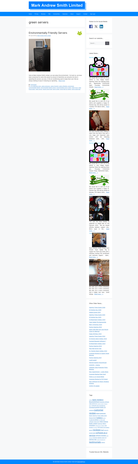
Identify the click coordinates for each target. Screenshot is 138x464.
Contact (85, 14)
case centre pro (93, 403)
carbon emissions (45, 86)
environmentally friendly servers (48, 87)
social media (92, 433)
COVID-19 (103, 407)
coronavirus (102, 405)
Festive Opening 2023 (95, 346)
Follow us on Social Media (96, 376)
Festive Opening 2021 (95, 357)
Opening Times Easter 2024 (97, 336)
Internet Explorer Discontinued (98, 362)
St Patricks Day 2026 (95, 310)
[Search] (107, 43)
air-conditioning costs (35, 86)
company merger (100, 403)
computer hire (95, 405)
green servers (39, 89)
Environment (33, 84)
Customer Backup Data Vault (97, 374)
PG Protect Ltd (101, 427)
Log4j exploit (93, 360)
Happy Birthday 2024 (95, 334)
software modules (101, 435)
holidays (99, 418)
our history (95, 427)
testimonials (95, 442)
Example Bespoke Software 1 (97, 341)
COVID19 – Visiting (94, 365)
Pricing (36, 14)
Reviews (43, 14)
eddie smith (104, 415)
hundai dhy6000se (94, 420)
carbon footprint (54, 86)
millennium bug (98, 425)
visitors (103, 442)
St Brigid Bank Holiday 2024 (97, 343)
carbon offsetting (63, 86)
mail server (97, 421)
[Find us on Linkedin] (101, 26)
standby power (101, 437)
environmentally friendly (34, 87)
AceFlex (90, 400)
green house (75, 87)
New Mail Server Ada (95, 348)
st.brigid (95, 437)
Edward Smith (92, 418)
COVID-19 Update (94, 386)
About (71, 14)
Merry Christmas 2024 (95, 324)
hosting (104, 418)
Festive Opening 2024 (95, 327)
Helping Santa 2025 (95, 312)
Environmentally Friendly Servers (48, 32)
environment (71, 86)
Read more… (99, 87)
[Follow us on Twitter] (96, 26)
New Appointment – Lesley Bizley (98, 372)
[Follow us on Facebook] (91, 26)
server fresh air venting (65, 89)
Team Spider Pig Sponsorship (97, 322)
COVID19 (91, 410)
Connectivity (56, 14)
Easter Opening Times (94, 415)
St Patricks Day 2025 (95, 317)
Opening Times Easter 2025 (97, 315)
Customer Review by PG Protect (98, 379)
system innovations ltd (101, 439)
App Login (92, 14)
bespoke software (104, 402)
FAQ (49, 14)
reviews (96, 430)
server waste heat (76, 89)
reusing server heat (47, 89)
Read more (62, 80)
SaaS (102, 430)
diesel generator (101, 413)
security (106, 430)
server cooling (56, 89)
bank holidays (97, 400)
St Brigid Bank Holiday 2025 (97, 319)
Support (78, 14)
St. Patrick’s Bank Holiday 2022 (98, 351)
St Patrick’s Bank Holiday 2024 (98, 338)
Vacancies (65, 14)
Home (30, 14)
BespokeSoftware (94, 402)
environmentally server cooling (63, 87)
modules (102, 425)
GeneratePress (81, 461)
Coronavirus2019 (94, 407)
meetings (99, 423)
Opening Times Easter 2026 (97, 307)
